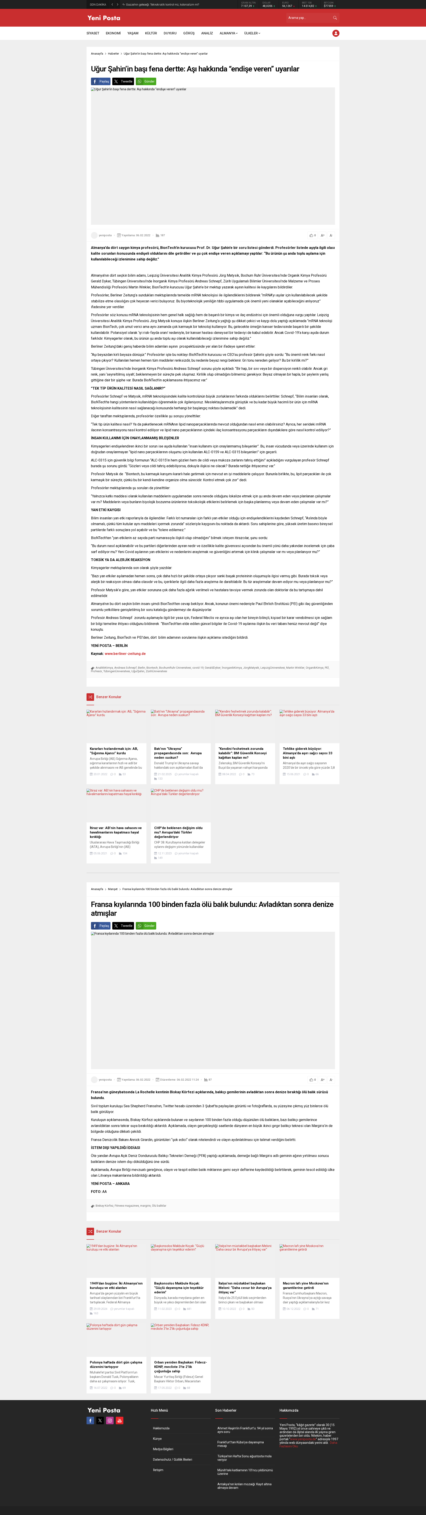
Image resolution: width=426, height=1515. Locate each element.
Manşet (113, 889)
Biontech (152, 667)
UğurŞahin (137, 671)
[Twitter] (100, 1420)
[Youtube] (119, 1420)
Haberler (113, 53)
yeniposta (105, 235)
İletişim (158, 1470)
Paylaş (104, 81)
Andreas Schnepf (125, 667)
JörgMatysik (251, 667)
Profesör (96, 671)
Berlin (141, 667)
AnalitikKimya (104, 667)
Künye (157, 1438)
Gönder (149, 81)
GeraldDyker (213, 667)
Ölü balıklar (159, 1205)
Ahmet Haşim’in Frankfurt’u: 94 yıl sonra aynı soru (245, 1430)
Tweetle (126, 81)
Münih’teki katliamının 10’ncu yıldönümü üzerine (245, 1472)
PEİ (327, 667)
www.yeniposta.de (303, 1439)
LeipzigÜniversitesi (272, 667)
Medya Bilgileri (163, 1449)
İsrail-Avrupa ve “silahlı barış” (145, 4)
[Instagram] (110, 1420)
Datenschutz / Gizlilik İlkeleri (172, 1459)
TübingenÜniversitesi (116, 671)
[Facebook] (90, 1420)
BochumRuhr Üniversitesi (175, 667)
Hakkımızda (161, 1428)
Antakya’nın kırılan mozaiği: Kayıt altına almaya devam (244, 1485)
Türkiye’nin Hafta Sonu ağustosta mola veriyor (244, 1458)
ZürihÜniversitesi (156, 671)
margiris (145, 1205)
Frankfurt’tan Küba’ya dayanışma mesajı (240, 1444)
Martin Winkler (295, 667)
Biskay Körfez (104, 1205)
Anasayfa (97, 53)
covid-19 (197, 667)
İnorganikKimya (232, 667)
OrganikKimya (314, 667)
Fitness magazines (127, 1205)
